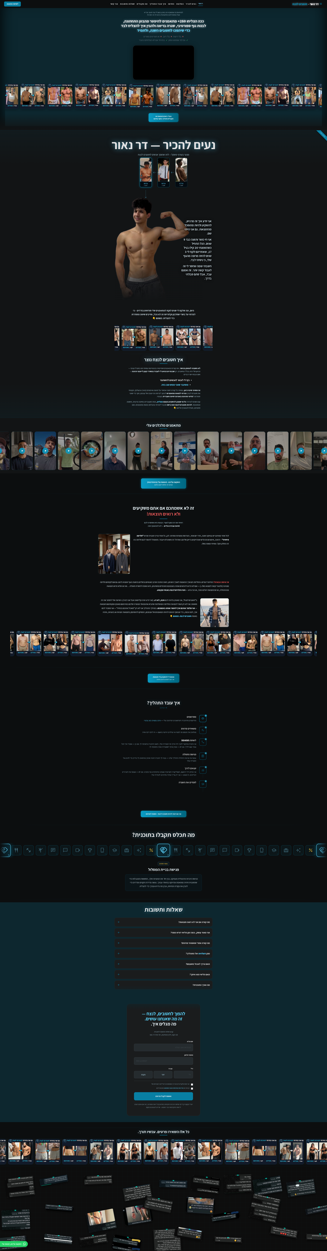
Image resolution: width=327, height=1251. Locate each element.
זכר (163, 1077)
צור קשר (114, 4)
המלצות (180, 4)
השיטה (171, 4)
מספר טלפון (188, 1057)
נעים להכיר (191, 4)
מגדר (170, 1071)
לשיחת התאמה (12, 4)
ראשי (200, 3)
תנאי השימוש (168, 1090)
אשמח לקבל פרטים (163, 1098)
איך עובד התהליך (158, 4)
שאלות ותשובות (127, 4)
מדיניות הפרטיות (178, 1090)
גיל (192, 1071)
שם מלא (190, 1043)
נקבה (143, 1077)
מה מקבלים (142, 4)
